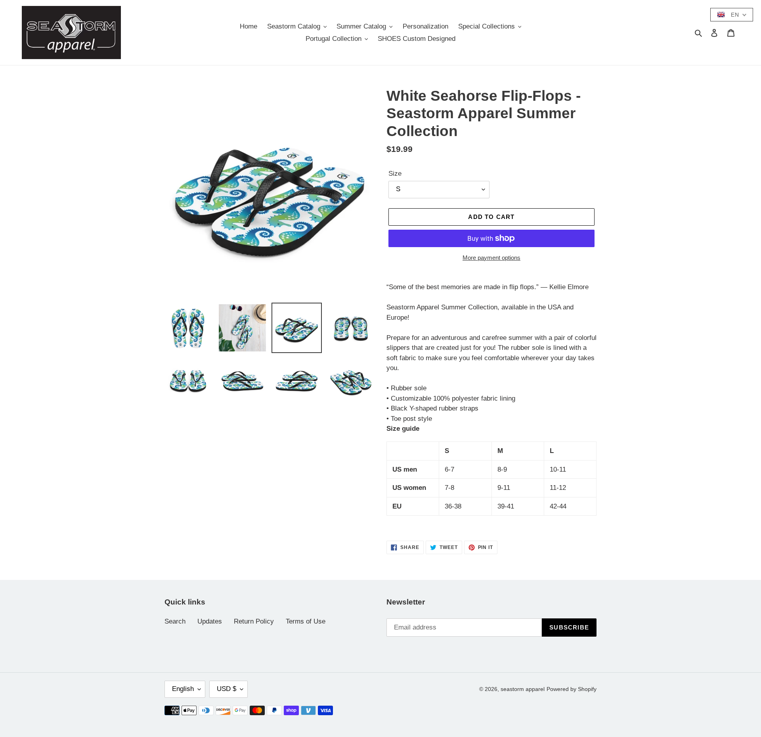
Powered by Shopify (572, 689)
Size (395, 173)
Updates (209, 621)
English (183, 689)
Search (174, 621)
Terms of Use (305, 621)
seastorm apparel (523, 689)
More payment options (491, 257)
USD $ (226, 689)
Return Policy (254, 621)
